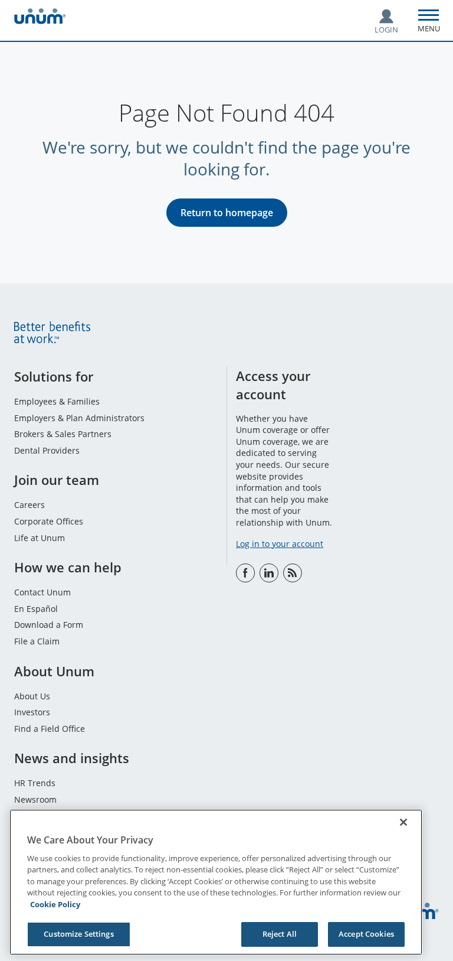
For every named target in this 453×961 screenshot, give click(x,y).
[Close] (403, 822)
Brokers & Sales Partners (62, 433)
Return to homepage (226, 212)
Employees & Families (57, 401)
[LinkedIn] (269, 572)
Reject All (279, 934)
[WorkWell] (292, 572)
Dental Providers (47, 450)
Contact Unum (42, 592)
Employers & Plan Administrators (79, 418)
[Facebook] (245, 572)
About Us (32, 696)
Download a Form (48, 624)
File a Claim (37, 641)
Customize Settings (78, 934)
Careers (29, 504)
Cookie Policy (55, 904)
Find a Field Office (49, 728)
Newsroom (35, 799)
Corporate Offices (48, 521)
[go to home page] (40, 18)
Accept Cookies (366, 934)
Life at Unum (39, 537)
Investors (32, 712)
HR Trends (34, 783)
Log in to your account (279, 543)
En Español (36, 608)
